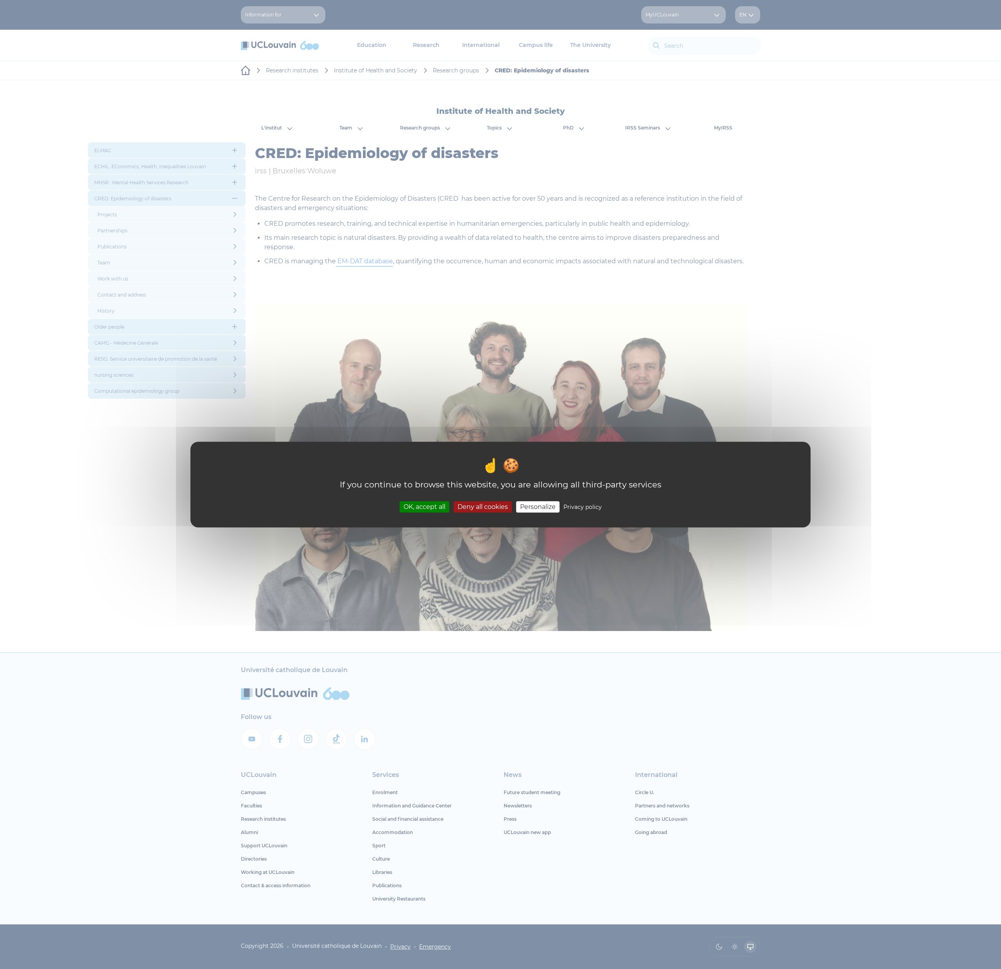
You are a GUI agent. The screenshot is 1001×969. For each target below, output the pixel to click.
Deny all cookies (482, 507)
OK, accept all (424, 507)
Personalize (538, 507)
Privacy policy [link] (582, 507)
